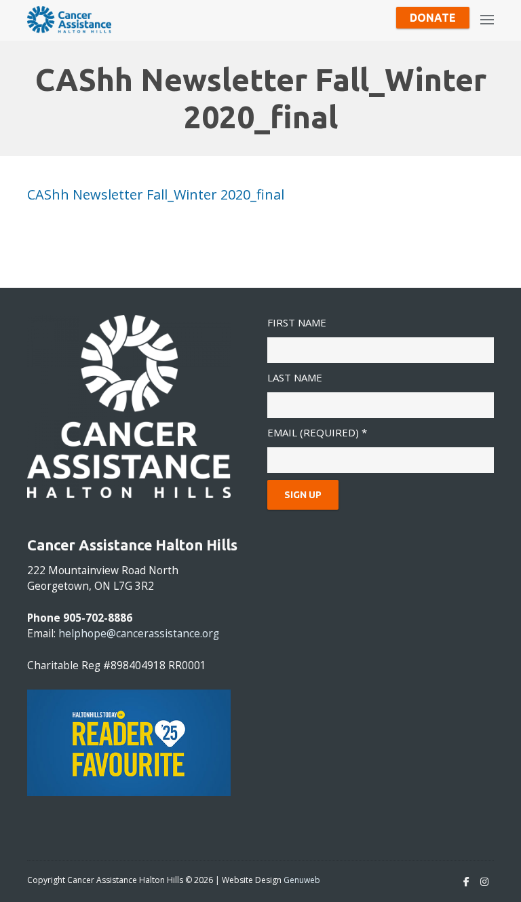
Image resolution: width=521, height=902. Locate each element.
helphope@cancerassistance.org (138, 633)
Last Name (294, 377)
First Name (296, 322)
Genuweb (302, 880)
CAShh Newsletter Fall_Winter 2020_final (155, 194)
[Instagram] (484, 881)
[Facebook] (466, 881)
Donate (433, 18)
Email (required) (317, 432)
